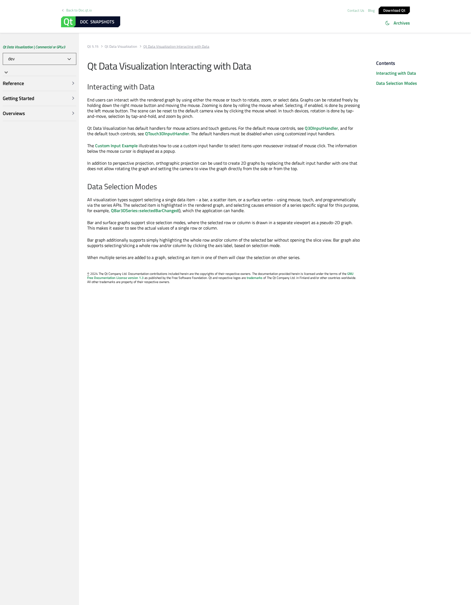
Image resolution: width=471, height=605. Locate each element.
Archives (402, 23)
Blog (371, 10)
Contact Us (356, 10)
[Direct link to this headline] (157, 87)
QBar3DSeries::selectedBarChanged (144, 210)
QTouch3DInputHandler (167, 133)
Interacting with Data (396, 73)
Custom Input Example (116, 145)
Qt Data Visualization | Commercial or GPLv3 (34, 47)
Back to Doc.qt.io (79, 10)
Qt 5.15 (92, 46)
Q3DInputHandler (321, 128)
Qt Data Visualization (121, 46)
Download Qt (394, 10)
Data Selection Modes (396, 83)
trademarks (254, 277)
